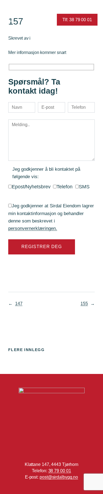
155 (84, 303)
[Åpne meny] (10, 20)
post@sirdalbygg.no (59, 476)
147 (19, 303)
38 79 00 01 (59, 470)
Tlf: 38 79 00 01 (77, 19)
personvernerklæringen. (32, 228)
